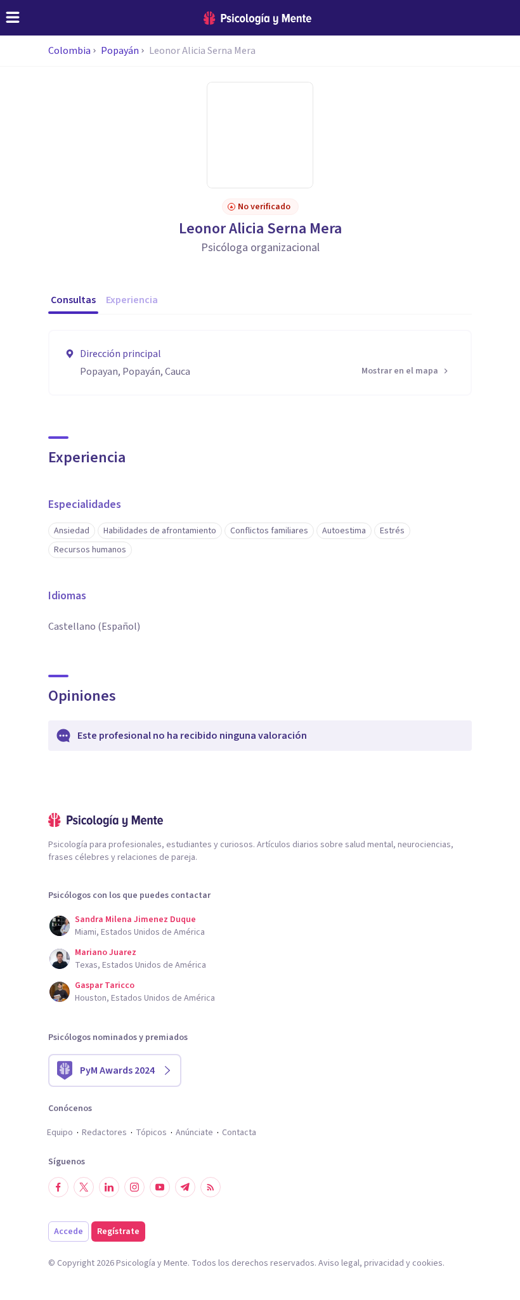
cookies (427, 1263)
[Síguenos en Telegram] (185, 1187)
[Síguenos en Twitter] (84, 1187)
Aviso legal (339, 1263)
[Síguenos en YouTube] (160, 1187)
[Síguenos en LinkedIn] (109, 1187)
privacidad (384, 1263)
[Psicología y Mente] (257, 18)
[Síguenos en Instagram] (134, 1187)
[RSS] (210, 1187)
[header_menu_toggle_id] (12, 17)
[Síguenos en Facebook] (58, 1187)
